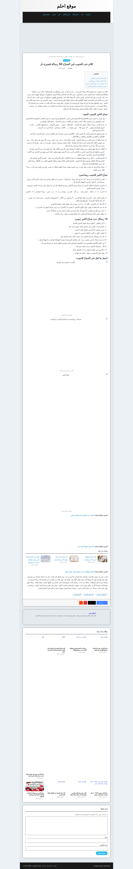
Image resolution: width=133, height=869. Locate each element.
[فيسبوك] (95, 619)
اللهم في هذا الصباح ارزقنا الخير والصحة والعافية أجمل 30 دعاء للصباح (32, 559)
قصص (53, 14)
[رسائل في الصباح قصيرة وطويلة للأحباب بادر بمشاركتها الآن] (77, 641)
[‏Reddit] (81, 603)
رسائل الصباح (88, 594)
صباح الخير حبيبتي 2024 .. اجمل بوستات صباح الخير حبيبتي (99, 793)
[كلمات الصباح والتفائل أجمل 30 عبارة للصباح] (102, 558)
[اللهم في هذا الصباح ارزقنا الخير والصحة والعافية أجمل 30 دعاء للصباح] (46, 558)
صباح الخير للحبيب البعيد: (99, 78)
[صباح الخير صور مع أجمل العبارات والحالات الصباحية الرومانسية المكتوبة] (34, 786)
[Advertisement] (98, 37)
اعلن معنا (49, 865)
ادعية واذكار (75, 14)
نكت (82, 14)
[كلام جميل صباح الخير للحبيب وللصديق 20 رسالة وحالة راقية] (77, 786)
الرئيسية (88, 14)
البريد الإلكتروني (104, 845)
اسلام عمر (69, 68)
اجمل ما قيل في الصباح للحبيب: (96, 86)
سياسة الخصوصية (36, 865)
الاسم (106, 837)
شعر (59, 14)
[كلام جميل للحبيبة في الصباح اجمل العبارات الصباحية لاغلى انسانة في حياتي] (56, 641)
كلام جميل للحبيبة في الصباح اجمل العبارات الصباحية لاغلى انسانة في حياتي (56, 650)
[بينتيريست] (85, 603)
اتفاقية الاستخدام (27, 865)
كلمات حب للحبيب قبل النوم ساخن (82, 515)
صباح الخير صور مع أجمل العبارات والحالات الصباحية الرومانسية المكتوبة (35, 794)
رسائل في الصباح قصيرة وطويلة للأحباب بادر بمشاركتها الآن (78, 649)
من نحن (44, 865)
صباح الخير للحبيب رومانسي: (97, 81)
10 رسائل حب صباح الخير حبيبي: (96, 84)
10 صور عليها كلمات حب (85, 546)
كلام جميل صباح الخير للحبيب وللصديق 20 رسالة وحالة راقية (78, 793)
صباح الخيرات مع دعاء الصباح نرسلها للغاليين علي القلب (100, 649)
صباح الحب (76, 594)
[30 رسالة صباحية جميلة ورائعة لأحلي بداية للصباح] (74, 558)
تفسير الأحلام (66, 14)
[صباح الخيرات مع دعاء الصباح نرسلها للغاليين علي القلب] (98, 641)
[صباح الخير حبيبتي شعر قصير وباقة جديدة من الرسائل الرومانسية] (34, 704)
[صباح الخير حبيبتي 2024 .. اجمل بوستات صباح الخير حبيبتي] (98, 786)
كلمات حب (75, 56)
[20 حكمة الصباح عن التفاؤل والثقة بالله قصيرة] (56, 786)
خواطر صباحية (101, 594)
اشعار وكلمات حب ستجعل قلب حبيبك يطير (79, 572)
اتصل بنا (54, 865)
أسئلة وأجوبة (46, 14)
